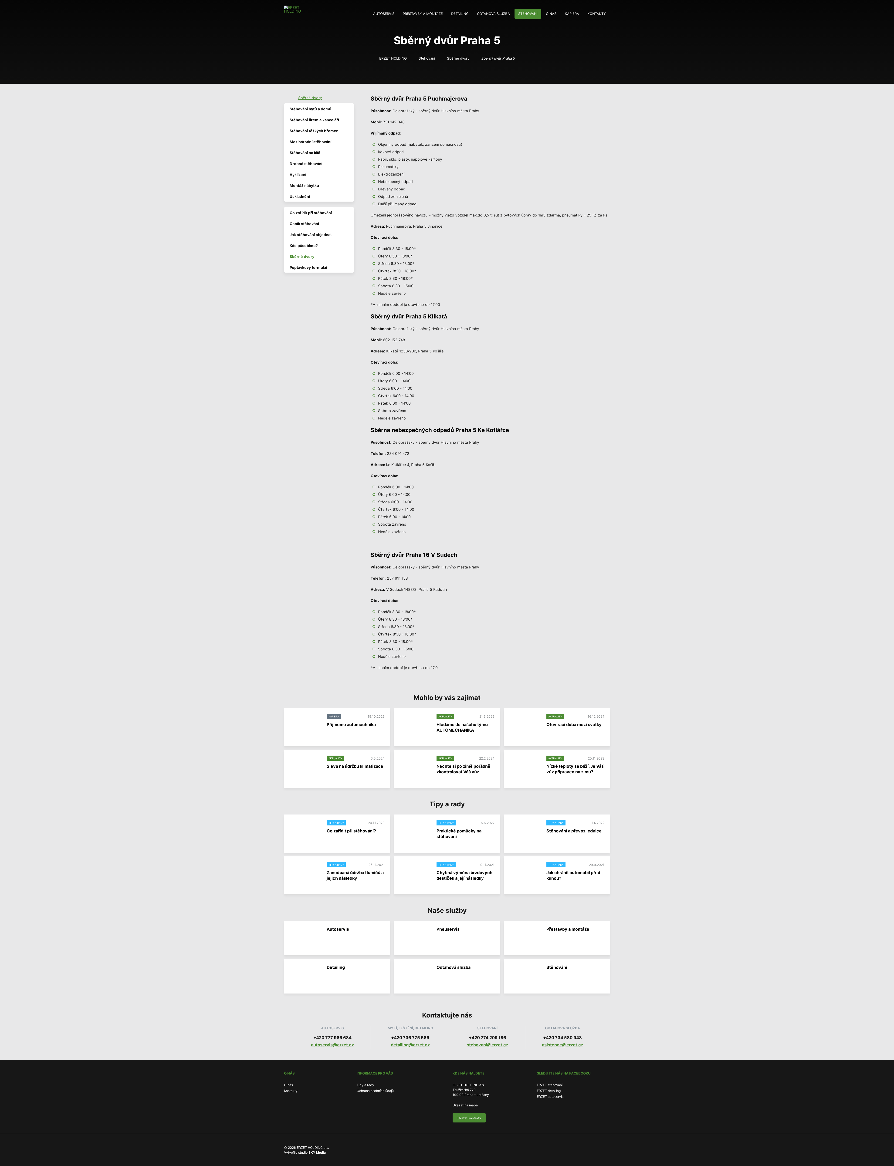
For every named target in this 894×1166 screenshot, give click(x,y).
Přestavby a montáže (423, 14)
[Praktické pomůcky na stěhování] (415, 832)
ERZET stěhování (549, 1085)
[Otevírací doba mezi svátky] (525, 725)
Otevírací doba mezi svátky (574, 724)
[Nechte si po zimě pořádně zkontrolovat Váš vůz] (415, 767)
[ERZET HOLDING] (292, 14)
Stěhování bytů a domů (310, 109)
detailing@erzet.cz (410, 1044)
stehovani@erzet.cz (487, 1044)
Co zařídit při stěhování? (351, 830)
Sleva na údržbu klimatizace (355, 766)
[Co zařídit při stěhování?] (305, 832)
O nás (551, 14)
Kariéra (572, 14)
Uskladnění (300, 196)
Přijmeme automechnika (351, 724)
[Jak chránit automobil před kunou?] (525, 873)
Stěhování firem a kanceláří (314, 120)
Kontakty (596, 14)
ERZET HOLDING (393, 58)
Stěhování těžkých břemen (314, 130)
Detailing (460, 14)
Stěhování (528, 14)
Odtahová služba (493, 14)
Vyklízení (298, 174)
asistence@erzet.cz (562, 1044)
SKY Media (317, 1152)
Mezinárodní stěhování (310, 141)
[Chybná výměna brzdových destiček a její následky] (415, 873)
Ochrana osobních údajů (375, 1091)
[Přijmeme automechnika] (305, 725)
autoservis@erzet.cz (332, 1044)
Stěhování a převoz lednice (574, 830)
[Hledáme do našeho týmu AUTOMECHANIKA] (415, 725)
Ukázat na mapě (465, 1105)
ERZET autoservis (550, 1096)
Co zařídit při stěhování (311, 212)
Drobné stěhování (306, 163)
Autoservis (383, 14)
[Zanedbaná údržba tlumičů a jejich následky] (305, 873)
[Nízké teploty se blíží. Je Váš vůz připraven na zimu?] (525, 767)
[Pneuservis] (415, 938)
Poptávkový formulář (309, 267)
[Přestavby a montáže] (525, 938)
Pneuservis (448, 929)
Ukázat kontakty (469, 1118)
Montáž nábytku (304, 185)
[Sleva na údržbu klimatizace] (305, 767)
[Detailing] (305, 976)
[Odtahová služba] (415, 976)
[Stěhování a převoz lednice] (525, 832)
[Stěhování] (525, 976)
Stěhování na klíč (305, 152)
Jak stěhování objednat (311, 234)
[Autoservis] (305, 938)
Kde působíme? (304, 245)
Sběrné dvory (458, 58)
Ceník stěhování (304, 223)
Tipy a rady (365, 1085)
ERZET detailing (549, 1091)
